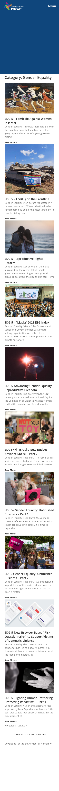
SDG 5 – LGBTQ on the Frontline (27, 199)
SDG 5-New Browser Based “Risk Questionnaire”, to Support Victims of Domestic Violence (29, 637)
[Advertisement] (29, 43)
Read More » (11, 142)
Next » (23, 725)
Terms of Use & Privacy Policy (30, 734)
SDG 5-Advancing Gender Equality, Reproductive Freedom (29, 388)
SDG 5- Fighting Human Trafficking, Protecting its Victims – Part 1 (29, 700)
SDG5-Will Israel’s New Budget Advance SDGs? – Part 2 (26, 452)
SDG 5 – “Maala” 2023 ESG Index (27, 322)
